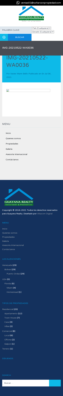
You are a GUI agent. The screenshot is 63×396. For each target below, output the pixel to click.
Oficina (7, 339)
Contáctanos (12, 159)
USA (4, 279)
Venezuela (7, 265)
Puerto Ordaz (13, 273)
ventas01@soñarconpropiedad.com (41, 2)
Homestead (12, 292)
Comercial (7, 331)
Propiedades (12, 143)
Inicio (8, 133)
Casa (6, 322)
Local (7, 335)
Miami (10, 288)
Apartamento (11, 313)
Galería (9, 149)
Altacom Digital (44, 213)
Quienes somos (13, 138)
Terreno (6, 349)
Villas (6, 326)
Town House (10, 318)
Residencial (7, 309)
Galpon (7, 344)
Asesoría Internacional (16, 154)
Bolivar (7, 269)
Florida (7, 283)
